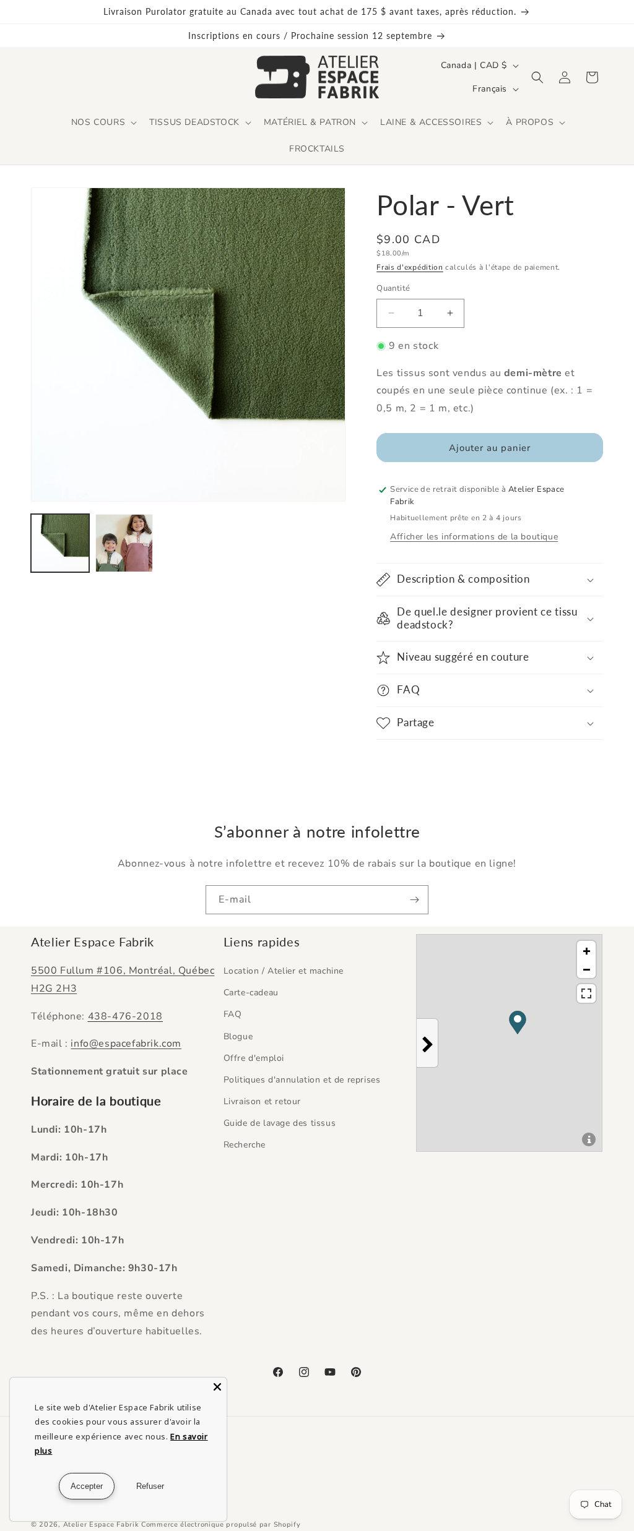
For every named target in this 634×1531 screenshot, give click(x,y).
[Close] (217, 1387)
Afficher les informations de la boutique (474, 536)
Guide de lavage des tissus (280, 1123)
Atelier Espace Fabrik (102, 1524)
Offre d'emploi (254, 1058)
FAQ (233, 1014)
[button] (103, 122)
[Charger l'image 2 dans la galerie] (124, 543)
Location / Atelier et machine (284, 971)
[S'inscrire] (414, 899)
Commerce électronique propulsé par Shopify (220, 1524)
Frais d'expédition (409, 267)
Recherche (245, 1145)
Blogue (238, 1036)
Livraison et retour (262, 1101)
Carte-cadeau (251, 992)
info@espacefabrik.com (126, 1043)
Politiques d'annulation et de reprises (302, 1080)
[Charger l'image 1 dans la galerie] (60, 543)
